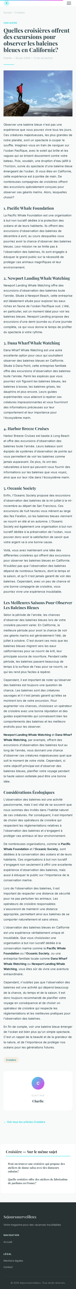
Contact (8, 1266)
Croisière (20, 12)
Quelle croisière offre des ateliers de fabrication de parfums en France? (37, 1181)
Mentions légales (13, 1260)
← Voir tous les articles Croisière (24, 1122)
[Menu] (68, 3)
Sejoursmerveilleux (20, 1216)
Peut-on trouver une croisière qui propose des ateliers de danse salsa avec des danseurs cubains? (36, 1167)
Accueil (7, 12)
